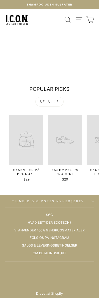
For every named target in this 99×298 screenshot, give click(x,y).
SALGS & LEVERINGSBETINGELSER (49, 245)
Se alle (49, 102)
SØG (49, 215)
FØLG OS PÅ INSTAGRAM (49, 238)
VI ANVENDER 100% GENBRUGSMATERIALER (49, 230)
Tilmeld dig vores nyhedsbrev (48, 201)
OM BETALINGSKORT (49, 253)
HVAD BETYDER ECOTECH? (49, 222)
